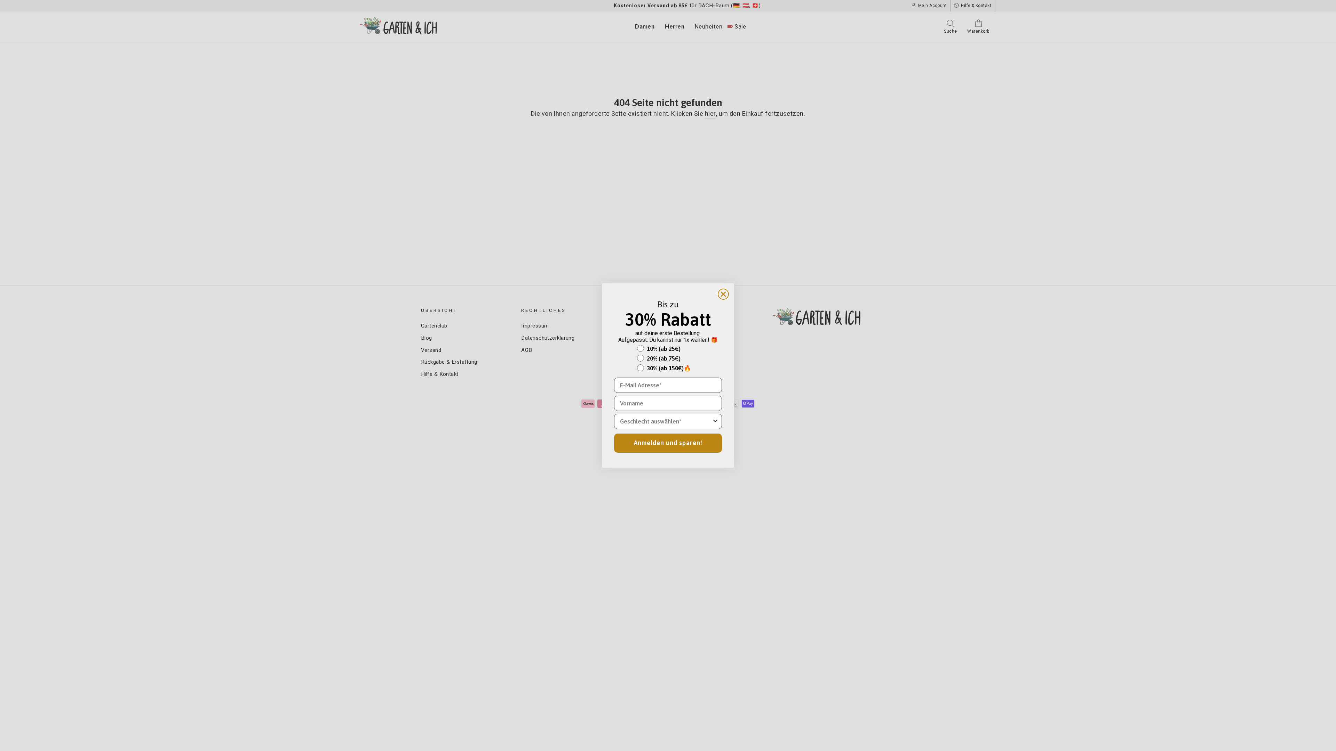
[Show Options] (715, 421)
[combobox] (666, 421)
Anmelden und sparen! (668, 442)
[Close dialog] (723, 294)
